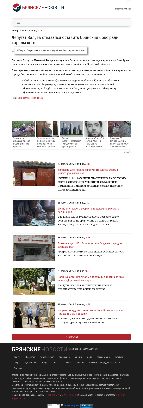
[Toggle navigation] (18, 22)
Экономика (64, 357)
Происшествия (47, 357)
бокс (20, 98)
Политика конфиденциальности (104, 362)
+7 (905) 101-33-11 (69, 395)
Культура (119, 357)
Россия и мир (103, 357)
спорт (33, 98)
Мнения (78, 357)
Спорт (17, 362)
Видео (45, 362)
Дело (89, 357)
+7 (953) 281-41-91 (52, 395)
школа (40, 98)
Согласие (18, 368)
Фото (55, 362)
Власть (17, 357)
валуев (26, 98)
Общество (30, 357)
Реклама (80, 362)
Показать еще (71, 336)
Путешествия (31, 362)
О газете (67, 362)
